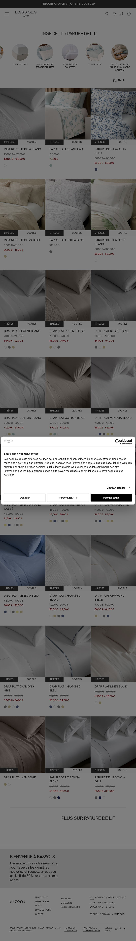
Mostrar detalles (116, 487)
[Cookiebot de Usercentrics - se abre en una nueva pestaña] (117, 441)
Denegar (25, 497)
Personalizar (66, 497)
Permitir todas (111, 497)
